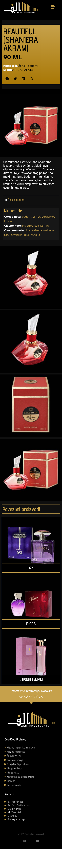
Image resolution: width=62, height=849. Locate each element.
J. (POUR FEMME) (31, 679)
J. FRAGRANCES (23, 69)
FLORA (31, 623)
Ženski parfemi (28, 65)
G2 (31, 568)
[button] (7, 79)
